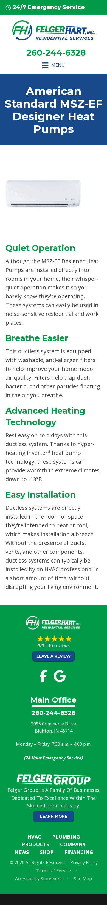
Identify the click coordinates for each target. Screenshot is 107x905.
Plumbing (66, 836)
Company (73, 844)
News (21, 852)
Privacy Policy (84, 862)
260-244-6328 (54, 713)
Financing (78, 852)
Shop (47, 852)
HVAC (34, 836)
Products (35, 844)
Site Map (83, 879)
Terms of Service (53, 871)
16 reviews (59, 645)
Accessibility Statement (38, 879)
